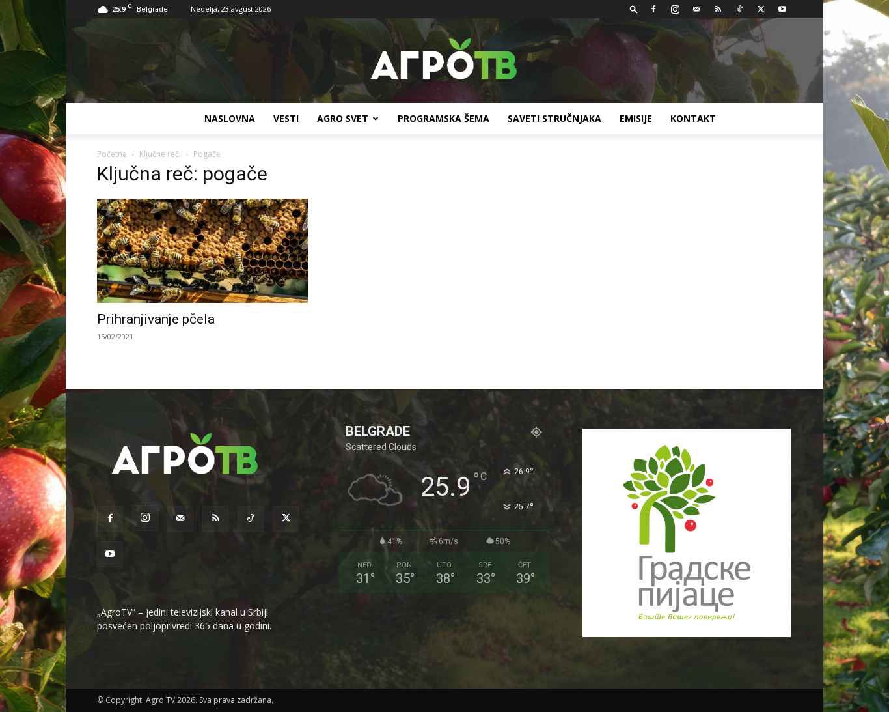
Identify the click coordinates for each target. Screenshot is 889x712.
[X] (761, 9)
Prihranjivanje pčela (156, 319)
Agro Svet (342, 118)
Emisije (636, 118)
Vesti (286, 118)
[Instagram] (675, 9)
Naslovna (229, 118)
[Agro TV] (444, 61)
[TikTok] (739, 9)
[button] (634, 9)
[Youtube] (782, 9)
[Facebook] (653, 9)
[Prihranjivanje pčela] (202, 251)
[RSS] (718, 9)
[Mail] (696, 9)
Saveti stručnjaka (554, 118)
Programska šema (443, 118)
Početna (112, 154)
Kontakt (693, 118)
